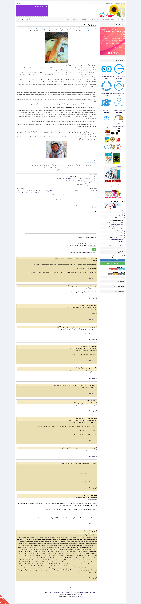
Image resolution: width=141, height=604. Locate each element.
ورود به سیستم (112, 263)
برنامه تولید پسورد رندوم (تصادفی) (115, 230)
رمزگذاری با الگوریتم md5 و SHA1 (115, 239)
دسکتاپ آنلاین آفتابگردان (119, 40)
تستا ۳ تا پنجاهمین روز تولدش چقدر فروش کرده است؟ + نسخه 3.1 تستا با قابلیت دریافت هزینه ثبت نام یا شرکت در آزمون (35, 192)
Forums (51, 592)
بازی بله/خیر (120, 216)
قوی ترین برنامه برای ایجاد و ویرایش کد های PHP (81, 177)
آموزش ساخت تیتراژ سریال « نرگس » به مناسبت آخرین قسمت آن (77, 181)
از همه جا (56, 170)
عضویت (110, 3)
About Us (87, 592)
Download (56, 592)
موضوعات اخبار (120, 281)
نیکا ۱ (122, 212)
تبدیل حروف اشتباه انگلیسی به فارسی (116, 228)
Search (76, 592)
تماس (66, 19)
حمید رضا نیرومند (92, 162)
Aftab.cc (80, 596)
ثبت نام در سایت (112, 260)
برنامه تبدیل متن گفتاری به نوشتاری (114, 222)
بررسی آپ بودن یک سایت (117, 234)
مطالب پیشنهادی (119, 291)
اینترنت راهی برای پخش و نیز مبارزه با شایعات (86, 191)
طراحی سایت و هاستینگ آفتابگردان (117, 42)
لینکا (113, 43)
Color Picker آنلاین (118, 235)
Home (46, 592)
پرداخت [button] (83, 19)
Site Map (81, 592)
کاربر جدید (73, 205)
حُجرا (116, 43)
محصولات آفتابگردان (118, 60)
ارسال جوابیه (93, 278)
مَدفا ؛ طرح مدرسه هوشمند (106, 111)
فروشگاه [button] (97, 19)
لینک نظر (57, 258)
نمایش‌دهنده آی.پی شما (117, 232)
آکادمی (89, 19)
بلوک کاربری (121, 252)
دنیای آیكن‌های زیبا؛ (88, 183)
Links (67, 592)
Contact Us (93, 592)
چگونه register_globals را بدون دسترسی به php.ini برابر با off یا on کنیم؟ (75, 179)
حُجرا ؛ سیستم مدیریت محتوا (119, 94)
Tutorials (62, 592)
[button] (17, 3)
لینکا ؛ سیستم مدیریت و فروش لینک (119, 111)
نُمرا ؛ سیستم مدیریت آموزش (106, 77)
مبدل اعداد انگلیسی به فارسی (116, 226)
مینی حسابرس (119, 241)
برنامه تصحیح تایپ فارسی (117, 224)
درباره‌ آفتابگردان (119, 25)
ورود (107, 3)
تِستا (120, 43)
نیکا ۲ (122, 210)
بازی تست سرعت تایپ (118, 218)
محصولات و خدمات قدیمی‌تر (116, 245)
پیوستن (115, 47)
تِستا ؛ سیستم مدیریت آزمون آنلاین (119, 77)
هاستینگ (113, 19)
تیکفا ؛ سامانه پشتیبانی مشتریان (106, 94)
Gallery (71, 592)
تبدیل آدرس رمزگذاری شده (116, 237)
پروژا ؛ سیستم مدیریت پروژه (119, 127)
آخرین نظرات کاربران (118, 286)
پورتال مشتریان (74, 19)
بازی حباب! (120, 214)
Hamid (45, 168)
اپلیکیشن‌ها (105, 19)
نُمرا (118, 43)
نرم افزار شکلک (119, 243)
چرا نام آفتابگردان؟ (121, 51)
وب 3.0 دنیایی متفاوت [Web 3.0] (85, 185)
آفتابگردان (120, 19)
